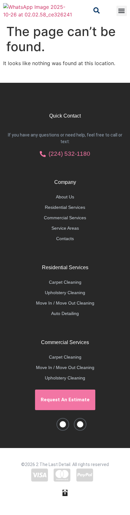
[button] (121, 11)
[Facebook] (62, 424)
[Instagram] (80, 424)
